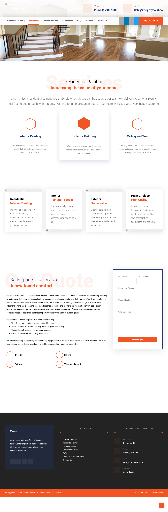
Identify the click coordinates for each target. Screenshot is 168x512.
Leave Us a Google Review (73, 457)
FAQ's (65, 453)
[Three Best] (13, 461)
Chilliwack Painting (70, 439)
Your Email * (144, 276)
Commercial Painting (71, 450)
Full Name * (123, 276)
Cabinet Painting (69, 446)
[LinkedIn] (126, 21)
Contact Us (67, 460)
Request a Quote (137, 340)
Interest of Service (126, 288)
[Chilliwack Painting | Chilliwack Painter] (20, 8)
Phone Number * (125, 300)
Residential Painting (70, 443)
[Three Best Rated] (121, 21)
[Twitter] (136, 21)
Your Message (124, 312)
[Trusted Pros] (131, 21)
